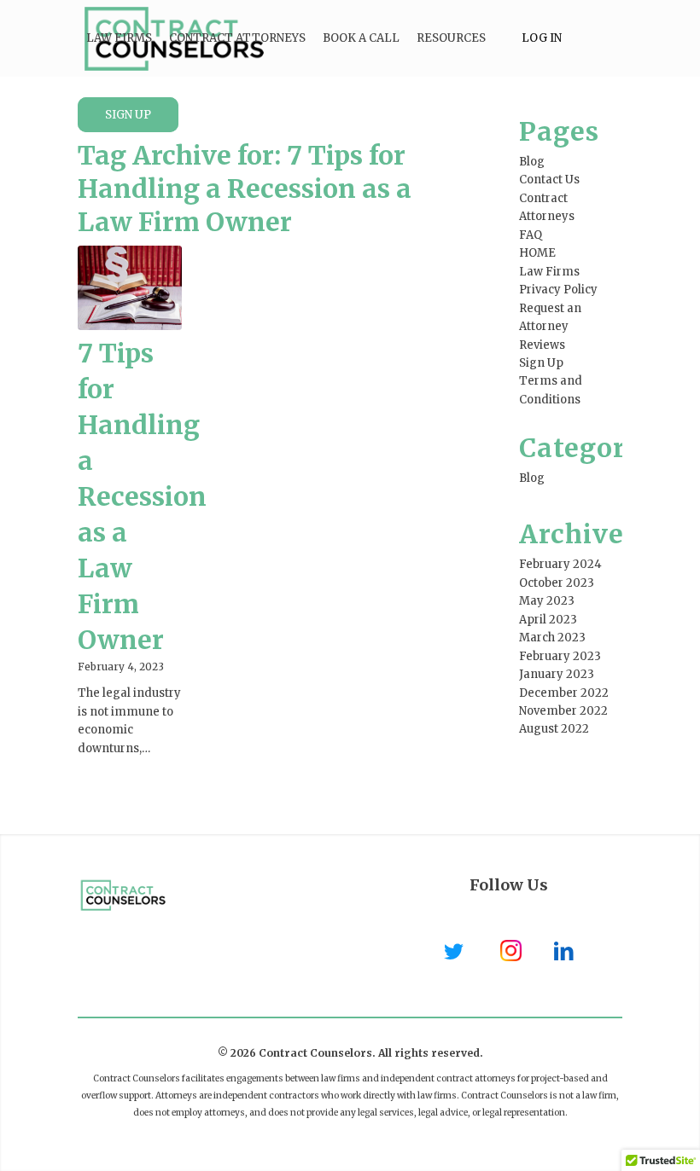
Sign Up (541, 363)
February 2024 (560, 564)
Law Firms (549, 271)
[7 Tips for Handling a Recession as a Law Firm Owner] (130, 288)
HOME (537, 253)
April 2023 (548, 619)
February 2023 (560, 656)
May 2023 (547, 601)
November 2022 (563, 711)
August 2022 (554, 729)
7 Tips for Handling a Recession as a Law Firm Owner (142, 496)
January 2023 (556, 674)
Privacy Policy (558, 289)
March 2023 (552, 637)
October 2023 (556, 583)
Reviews (542, 345)
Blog (532, 161)
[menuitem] (119, 38)
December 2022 (564, 693)
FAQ (530, 235)
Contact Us (549, 179)
